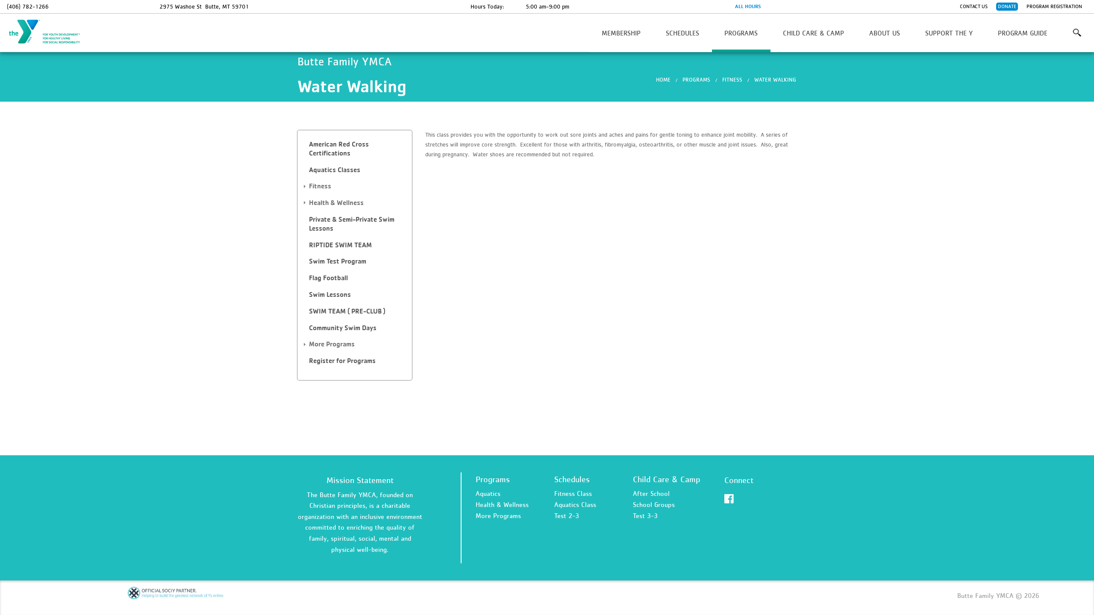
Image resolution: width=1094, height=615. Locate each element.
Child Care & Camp (813, 33)
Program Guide (1022, 33)
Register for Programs (342, 361)
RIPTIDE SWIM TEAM (340, 245)
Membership (621, 33)
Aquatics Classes (334, 170)
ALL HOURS (748, 6)
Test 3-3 (645, 515)
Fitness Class (573, 493)
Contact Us (974, 6)
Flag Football (328, 278)
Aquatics (488, 493)
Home (663, 79)
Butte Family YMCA (49, 32)
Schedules (682, 33)
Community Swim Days (342, 328)
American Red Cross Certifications (339, 148)
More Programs (498, 515)
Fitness (732, 79)
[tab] (354, 149)
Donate (1007, 6)
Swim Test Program (337, 261)
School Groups (654, 504)
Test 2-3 (566, 515)
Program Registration (1054, 6)
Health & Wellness (502, 504)
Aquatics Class (575, 504)
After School (651, 493)
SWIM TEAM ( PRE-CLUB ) (347, 311)
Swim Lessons (330, 294)
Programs (741, 33)
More (1076, 33)
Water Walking (775, 79)
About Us (884, 33)
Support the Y (949, 33)
